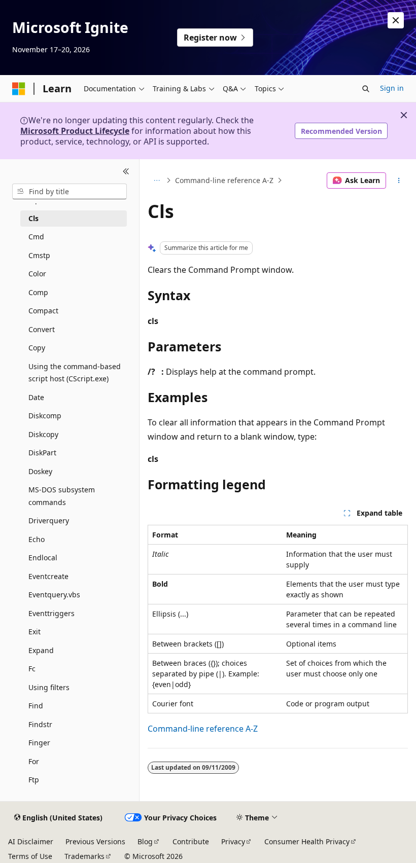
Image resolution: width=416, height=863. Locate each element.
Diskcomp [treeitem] (44, 415)
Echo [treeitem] (36, 539)
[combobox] (69, 192)
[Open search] (366, 89)
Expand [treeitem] (41, 650)
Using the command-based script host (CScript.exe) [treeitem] (74, 373)
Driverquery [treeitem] (48, 520)
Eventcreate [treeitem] (48, 576)
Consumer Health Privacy (307, 841)
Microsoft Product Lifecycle (74, 130)
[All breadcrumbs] (156, 180)
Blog (145, 841)
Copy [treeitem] (36, 347)
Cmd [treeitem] (36, 236)
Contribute (190, 841)
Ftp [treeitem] (33, 779)
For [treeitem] (33, 761)
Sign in (392, 88)
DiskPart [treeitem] (42, 452)
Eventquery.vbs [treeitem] (54, 594)
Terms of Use (30, 856)
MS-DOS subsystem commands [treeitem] (61, 496)
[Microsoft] (18, 88)
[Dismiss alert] (396, 20)
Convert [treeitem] (41, 329)
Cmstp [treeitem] (39, 255)
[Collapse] (126, 171)
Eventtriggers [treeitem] (51, 613)
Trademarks (84, 856)
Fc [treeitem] (32, 668)
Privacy (233, 841)
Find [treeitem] (35, 705)
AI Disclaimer (30, 841)
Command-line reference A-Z (224, 180)
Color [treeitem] (37, 273)
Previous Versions (95, 841)
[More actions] (399, 180)
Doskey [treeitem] (40, 471)
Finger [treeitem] (39, 742)
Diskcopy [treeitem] (43, 434)
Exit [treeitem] (34, 631)
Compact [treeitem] (43, 310)
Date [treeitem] (36, 397)
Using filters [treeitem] (49, 687)
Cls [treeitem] (33, 218)
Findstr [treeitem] (40, 724)
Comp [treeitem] (38, 292)
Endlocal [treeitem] (42, 557)
